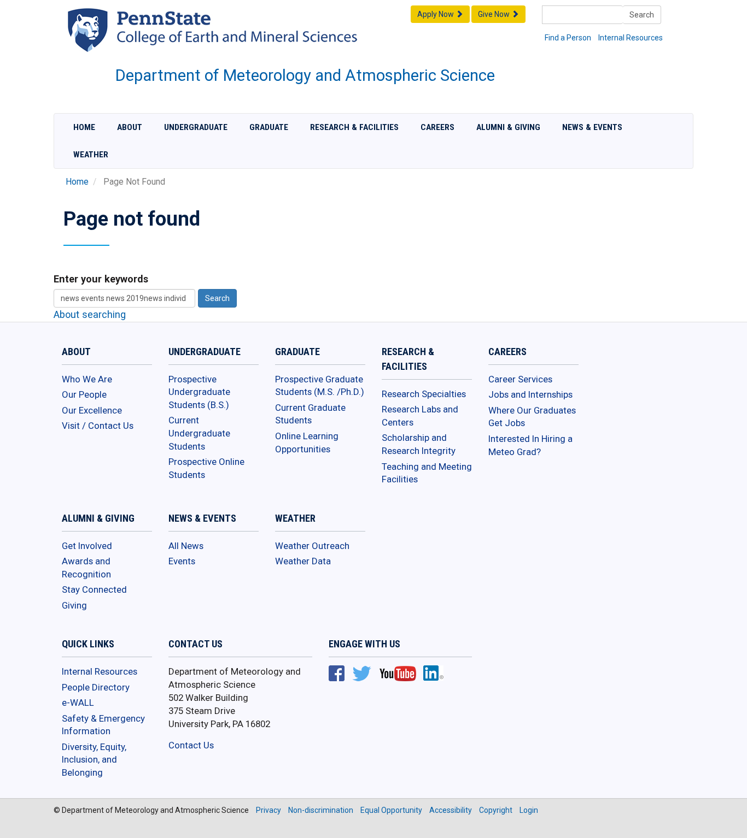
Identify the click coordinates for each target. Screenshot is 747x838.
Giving (74, 605)
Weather (90, 155)
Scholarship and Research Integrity (419, 444)
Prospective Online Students (206, 468)
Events (181, 561)
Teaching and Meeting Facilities (427, 473)
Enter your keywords (101, 279)
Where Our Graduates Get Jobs (532, 417)
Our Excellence (92, 410)
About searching (90, 314)
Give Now (494, 14)
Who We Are (87, 379)
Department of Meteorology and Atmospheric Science (305, 75)
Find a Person (568, 37)
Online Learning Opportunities (307, 442)
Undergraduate (195, 127)
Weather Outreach (312, 545)
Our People (84, 394)
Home (84, 127)
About (129, 127)
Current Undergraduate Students (199, 433)
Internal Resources (630, 37)
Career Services (520, 379)
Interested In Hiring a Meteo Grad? (530, 445)
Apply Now (436, 14)
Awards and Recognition (86, 568)
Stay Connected (94, 589)
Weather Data (303, 561)
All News (185, 545)
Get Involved (87, 545)
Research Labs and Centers (420, 416)
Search (641, 14)
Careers (437, 127)
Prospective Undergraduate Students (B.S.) (199, 392)
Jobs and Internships (530, 394)
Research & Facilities (354, 127)
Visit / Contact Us (97, 425)
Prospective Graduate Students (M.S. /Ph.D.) (319, 386)
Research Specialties (424, 393)
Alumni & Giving (508, 127)
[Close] (13, 826)
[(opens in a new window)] (239, 40)
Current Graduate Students (310, 414)
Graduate (268, 127)
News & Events (592, 127)
